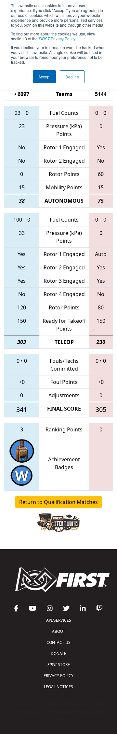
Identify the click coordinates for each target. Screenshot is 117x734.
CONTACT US (58, 642)
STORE (58, 664)
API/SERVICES (58, 620)
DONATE (58, 653)
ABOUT (58, 631)
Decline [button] (72, 76)
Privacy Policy (57, 38)
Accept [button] (44, 76)
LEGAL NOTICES (58, 686)
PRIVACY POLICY (58, 675)
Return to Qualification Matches (58, 502)
